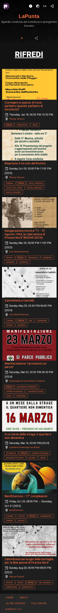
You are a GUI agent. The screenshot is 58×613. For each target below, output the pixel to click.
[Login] (51, 6)
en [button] (45, 6)
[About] (30, 6)
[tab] (22, 38)
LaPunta (29, 16)
